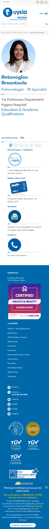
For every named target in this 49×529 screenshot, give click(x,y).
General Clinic (12, 333)
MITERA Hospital (17, 32)
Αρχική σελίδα (5, 32)
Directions (15, 387)
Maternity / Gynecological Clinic (19, 329)
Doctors (26, 32)
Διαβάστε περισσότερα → (23, 525)
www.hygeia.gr (36, 506)
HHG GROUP (6, 2)
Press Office (12, 346)
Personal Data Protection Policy (19, 355)
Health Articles (13, 342)
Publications (12, 350)
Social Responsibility (15, 368)
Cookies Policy (13, 359)
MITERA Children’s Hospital (17, 337)
